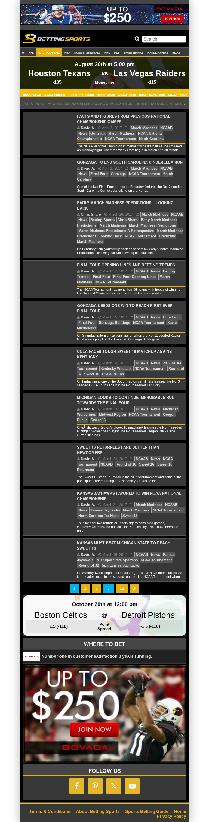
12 (121, 588)
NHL (107, 52)
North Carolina (151, 139)
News (82, 133)
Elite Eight (172, 317)
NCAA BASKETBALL (87, 52)
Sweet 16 (91, 374)
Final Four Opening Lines (134, 277)
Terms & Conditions (49, 811)
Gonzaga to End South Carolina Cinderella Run (130, 162)
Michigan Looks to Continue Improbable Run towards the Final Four (125, 400)
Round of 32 (88, 565)
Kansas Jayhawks (105, 510)
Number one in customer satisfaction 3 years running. (96, 656)
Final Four (99, 174)
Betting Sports (102, 220)
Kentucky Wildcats (115, 369)
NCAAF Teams (177, 95)
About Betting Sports (98, 811)
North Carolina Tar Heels (98, 516)
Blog (176, 52)
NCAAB (166, 128)
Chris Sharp (91, 214)
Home (180, 811)
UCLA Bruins (113, 374)
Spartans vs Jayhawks (120, 565)
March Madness (144, 128)
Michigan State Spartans (117, 560)
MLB (117, 52)
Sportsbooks (133, 52)
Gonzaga (97, 133)
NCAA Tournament (120, 139)
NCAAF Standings (81, 95)
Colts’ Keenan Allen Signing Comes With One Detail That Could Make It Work (123, 104)
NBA (67, 52)
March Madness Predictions (152, 225)
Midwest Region (112, 414)
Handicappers (157, 52)
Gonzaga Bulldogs (114, 323)
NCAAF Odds (127, 95)
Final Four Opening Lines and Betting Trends (126, 265)
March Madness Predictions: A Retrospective (116, 231)
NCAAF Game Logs (152, 95)
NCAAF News (32, 95)
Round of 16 (126, 464)
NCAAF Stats (106, 95)
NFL (31, 52)
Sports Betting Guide (146, 811)
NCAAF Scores (54, 95)
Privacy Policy (171, 816)
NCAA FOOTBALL (49, 52)
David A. (88, 128)
